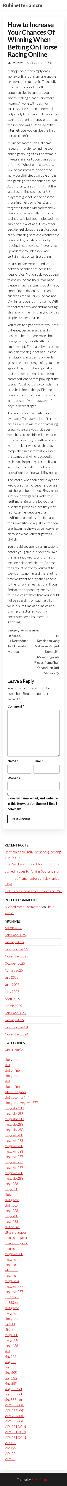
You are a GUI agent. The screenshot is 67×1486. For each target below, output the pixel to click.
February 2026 (15, 935)
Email (38, 761)
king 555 (11, 1373)
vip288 (10, 1324)
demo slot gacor (16, 1238)
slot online (12, 1070)
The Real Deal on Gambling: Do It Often (33, 864)
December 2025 (16, 949)
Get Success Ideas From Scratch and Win (33, 891)
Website (13, 778)
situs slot (11, 1270)
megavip (11, 1313)
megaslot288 (14, 1108)
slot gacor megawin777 (21, 1103)
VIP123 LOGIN (15, 1427)
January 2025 (14, 1020)
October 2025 (15, 963)
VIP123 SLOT (14, 1405)
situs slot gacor (15, 1092)
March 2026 (13, 928)
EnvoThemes (40, 1479)
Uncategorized (30, 630)
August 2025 (14, 970)
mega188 (11, 1335)
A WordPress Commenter (23, 907)
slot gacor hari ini (17, 1097)
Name (12, 761)
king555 (10, 1356)
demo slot (12, 1248)
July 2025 (11, 977)
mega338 (11, 1184)
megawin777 (14, 1157)
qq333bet (12, 1297)
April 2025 (12, 999)
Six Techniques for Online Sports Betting (33, 871)
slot (7, 1065)
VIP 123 (10, 1443)
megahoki (11, 1259)
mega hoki (12, 1281)
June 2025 (12, 984)
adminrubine (37, 63)
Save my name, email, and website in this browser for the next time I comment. (32, 803)
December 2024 (16, 1027)
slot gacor (12, 1059)
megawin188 (14, 1254)
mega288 (11, 1211)
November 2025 (16, 956)
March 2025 (13, 1006)
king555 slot (13, 1389)
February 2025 (15, 1013)
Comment (15, 706)
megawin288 (14, 1135)
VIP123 (10, 1454)
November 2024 (16, 1034)
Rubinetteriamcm (22, 5)
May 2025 (12, 992)
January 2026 (14, 942)
